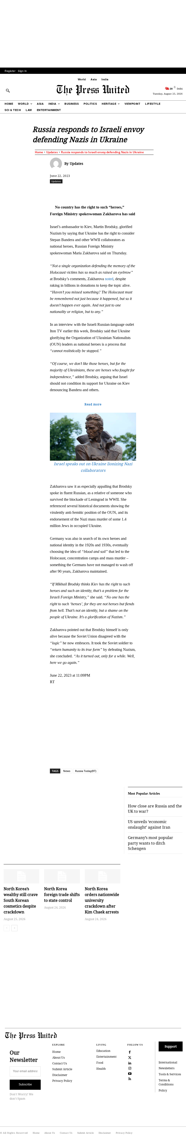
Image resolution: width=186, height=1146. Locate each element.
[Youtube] (129, 1073)
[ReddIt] (106, 192)
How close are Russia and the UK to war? (155, 808)
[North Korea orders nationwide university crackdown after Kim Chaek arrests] (102, 876)
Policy (163, 1090)
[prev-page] (7, 928)
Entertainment (106, 1057)
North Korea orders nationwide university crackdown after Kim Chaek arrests (102, 900)
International (168, 1062)
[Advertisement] (93, 34)
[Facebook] (84, 192)
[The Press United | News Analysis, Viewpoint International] (93, 90)
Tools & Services (170, 1074)
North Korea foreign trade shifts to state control (62, 894)
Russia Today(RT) (85, 771)
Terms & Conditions (166, 1082)
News (66, 771)
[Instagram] (129, 1067)
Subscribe (25, 1084)
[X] (95, 192)
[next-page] (14, 928)
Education (103, 1051)
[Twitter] (129, 1057)
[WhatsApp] (117, 192)
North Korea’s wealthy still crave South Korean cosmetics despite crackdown (21, 900)
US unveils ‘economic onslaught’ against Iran (149, 824)
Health (101, 1069)
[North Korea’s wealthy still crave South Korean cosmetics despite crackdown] (21, 876)
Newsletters (166, 1068)
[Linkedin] (128, 192)
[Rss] (129, 1078)
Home (39, 152)
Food (99, 1063)
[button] (7, 90)
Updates (52, 152)
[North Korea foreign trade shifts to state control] (62, 876)
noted (109, 279)
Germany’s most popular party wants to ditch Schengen (150, 843)
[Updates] (57, 164)
